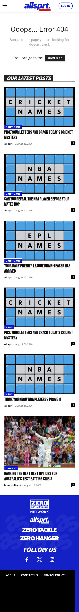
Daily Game (13, 127)
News (9, 327)
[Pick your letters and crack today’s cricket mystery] (39, 107)
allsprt (8, 143)
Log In (65, 6)
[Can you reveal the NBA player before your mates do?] (39, 174)
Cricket (11, 468)
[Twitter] (39, 559)
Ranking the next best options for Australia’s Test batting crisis (30, 476)
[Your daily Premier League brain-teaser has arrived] (39, 240)
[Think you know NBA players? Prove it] (39, 374)
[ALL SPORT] (37, 6)
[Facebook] (27, 559)
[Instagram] (52, 559)
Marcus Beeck (12, 485)
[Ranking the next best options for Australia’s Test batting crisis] (39, 442)
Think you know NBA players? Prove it (33, 399)
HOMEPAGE (55, 58)
